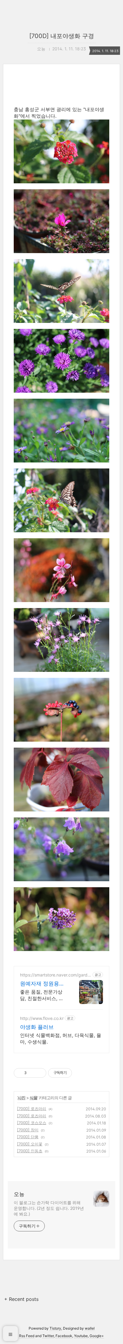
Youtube (81, 1336)
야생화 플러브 (37, 1027)
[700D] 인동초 (29, 1150)
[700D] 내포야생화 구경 (61, 36)
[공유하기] (32, 1072)
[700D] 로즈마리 (31, 1108)
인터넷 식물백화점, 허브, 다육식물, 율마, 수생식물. (60, 1038)
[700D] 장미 (28, 1129)
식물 (33, 1097)
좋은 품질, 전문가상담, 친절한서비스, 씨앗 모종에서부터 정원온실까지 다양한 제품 (43, 995)
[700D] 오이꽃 (29, 1144)
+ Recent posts (21, 1299)
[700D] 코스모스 (31, 1122)
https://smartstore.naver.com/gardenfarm (55, 974)
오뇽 (19, 1194)
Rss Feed (26, 1336)
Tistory (55, 1328)
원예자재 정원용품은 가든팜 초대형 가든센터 (42, 983)
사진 (21, 1097)
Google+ (97, 1336)
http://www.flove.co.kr (42, 1018)
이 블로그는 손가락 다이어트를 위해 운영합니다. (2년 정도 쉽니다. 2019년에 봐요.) (49, 1208)
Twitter (48, 1336)
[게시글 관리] (39, 1072)
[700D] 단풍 (28, 1136)
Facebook (64, 1336)
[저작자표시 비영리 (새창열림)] (77, 1073)
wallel (90, 1328)
